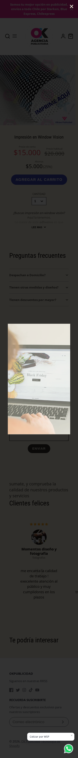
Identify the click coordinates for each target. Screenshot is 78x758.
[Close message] (72, 735)
